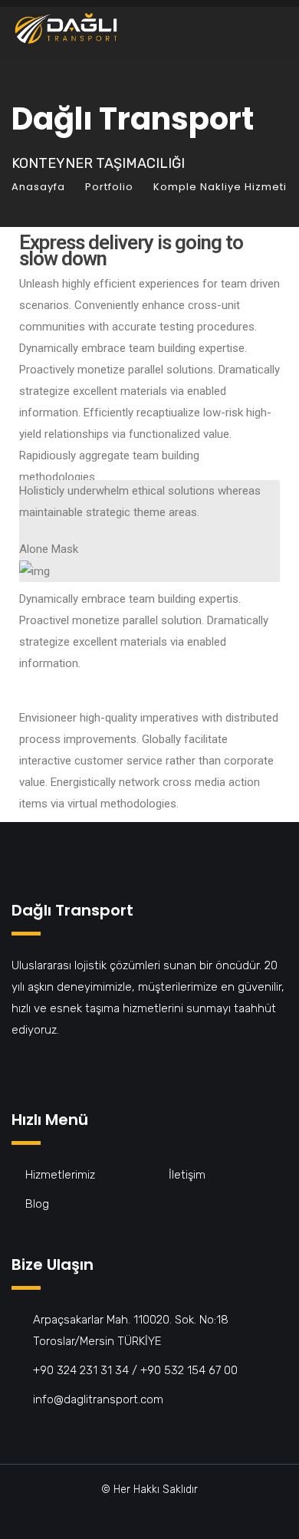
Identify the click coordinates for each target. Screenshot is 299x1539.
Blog (37, 1204)
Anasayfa (38, 186)
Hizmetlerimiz (60, 1175)
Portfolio (109, 186)
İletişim (187, 1175)
